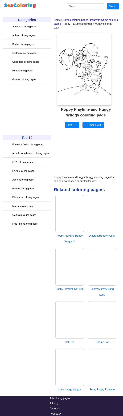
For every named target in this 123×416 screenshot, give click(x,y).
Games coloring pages (24, 79)
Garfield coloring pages (24, 215)
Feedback (55, 413)
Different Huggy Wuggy (102, 235)
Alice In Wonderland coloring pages (30, 153)
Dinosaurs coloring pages (25, 197)
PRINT (72, 125)
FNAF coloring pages (23, 170)
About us (55, 408)
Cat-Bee (69, 342)
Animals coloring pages (24, 26)
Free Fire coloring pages (25, 223)
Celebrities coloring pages (25, 61)
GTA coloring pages (22, 162)
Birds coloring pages (23, 44)
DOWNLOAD (93, 125)
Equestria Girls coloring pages (28, 144)
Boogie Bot (102, 342)
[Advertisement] (27, 109)
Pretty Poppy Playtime (102, 389)
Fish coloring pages (22, 70)
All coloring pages (60, 398)
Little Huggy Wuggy (69, 389)
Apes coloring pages (23, 179)
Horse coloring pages (23, 188)
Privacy (54, 403)
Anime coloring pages (23, 35)
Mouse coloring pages (23, 206)
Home (57, 20)
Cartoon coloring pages (24, 53)
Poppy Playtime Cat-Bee (70, 289)
